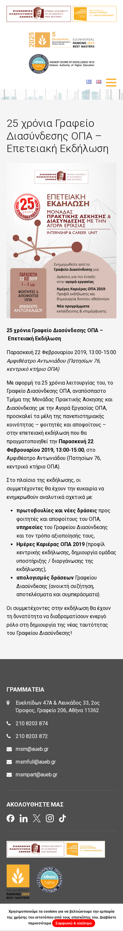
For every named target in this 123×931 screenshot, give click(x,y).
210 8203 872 (32, 736)
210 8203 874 (32, 723)
